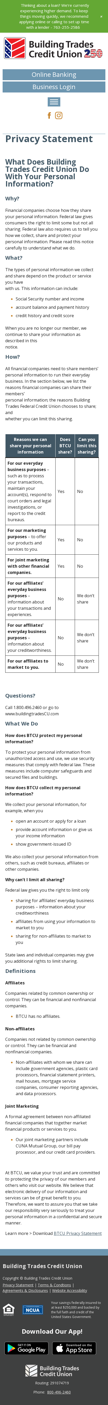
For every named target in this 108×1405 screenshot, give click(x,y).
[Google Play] (28, 1349)
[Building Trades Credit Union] (54, 48)
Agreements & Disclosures (25, 1290)
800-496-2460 (59, 1392)
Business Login (54, 86)
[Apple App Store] (76, 1349)
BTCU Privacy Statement (78, 1233)
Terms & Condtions (54, 1284)
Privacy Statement (18, 1284)
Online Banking (54, 74)
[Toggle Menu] (54, 101)
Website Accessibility (69, 1290)
